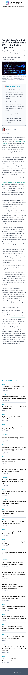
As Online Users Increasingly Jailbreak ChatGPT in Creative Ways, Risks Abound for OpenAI (14, 648)
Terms (20, 670)
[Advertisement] (14, 23)
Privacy (15, 670)
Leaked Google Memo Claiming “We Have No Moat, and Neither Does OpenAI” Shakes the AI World (14, 449)
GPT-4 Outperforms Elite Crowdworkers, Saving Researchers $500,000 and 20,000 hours (13, 574)
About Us (8, 670)
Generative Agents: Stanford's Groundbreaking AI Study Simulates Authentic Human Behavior (12, 586)
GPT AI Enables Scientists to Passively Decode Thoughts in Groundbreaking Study (13, 481)
